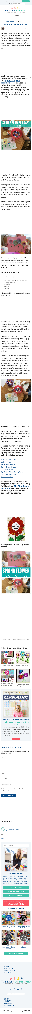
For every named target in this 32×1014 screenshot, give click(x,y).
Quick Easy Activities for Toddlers (23, 946)
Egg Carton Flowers (7, 469)
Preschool (9, 971)
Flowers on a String (7, 477)
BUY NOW (16, 739)
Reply (2, 838)
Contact (8, 1003)
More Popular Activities (16, 953)
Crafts (21, 639)
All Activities (15, 639)
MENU (17, 15)
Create (25, 639)
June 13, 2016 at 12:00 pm (14, 830)
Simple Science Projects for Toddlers (23, 927)
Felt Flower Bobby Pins (8, 474)
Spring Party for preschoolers (10, 81)
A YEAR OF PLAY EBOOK (16, 891)
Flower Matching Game (9, 460)
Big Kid (7, 973)
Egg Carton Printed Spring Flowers (12, 472)
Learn (28, 639)
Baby (6, 966)
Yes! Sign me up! (25, 1)
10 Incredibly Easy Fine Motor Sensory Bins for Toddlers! (8, 947)
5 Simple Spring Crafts (7, 666)
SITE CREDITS (27, 1011)
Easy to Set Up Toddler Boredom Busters (8, 927)
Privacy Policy (19, 1011)
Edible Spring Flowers (8, 464)
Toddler (20, 641)
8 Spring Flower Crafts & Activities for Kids (7, 684)
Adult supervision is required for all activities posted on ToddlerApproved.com (16, 903)
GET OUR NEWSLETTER (16, 887)
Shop (6, 999)
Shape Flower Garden (8, 467)
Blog (19, 639)
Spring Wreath (6, 462)
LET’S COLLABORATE (16, 895)
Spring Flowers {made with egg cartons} (22, 685)
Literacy (11, 641)
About (7, 1001)
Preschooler (16, 641)
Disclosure (10, 1005)
